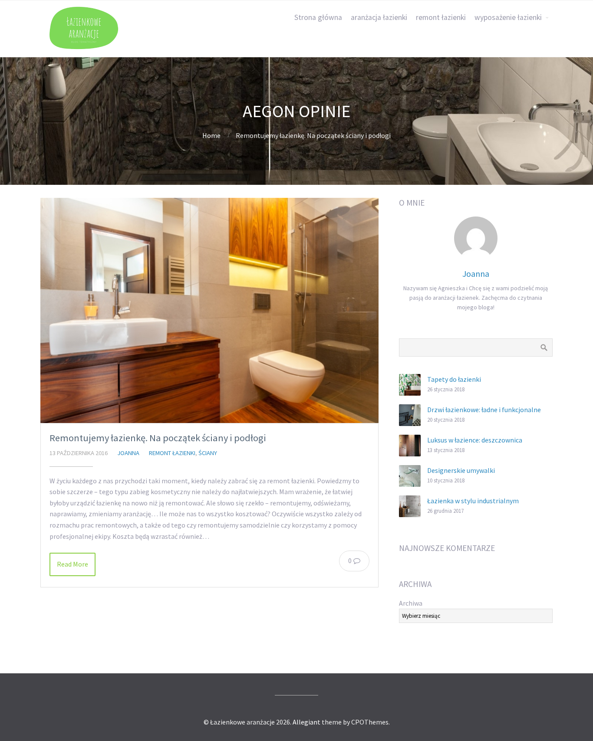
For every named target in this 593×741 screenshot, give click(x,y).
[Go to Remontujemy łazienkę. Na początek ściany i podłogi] (209, 310)
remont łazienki (441, 17)
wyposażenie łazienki (508, 17)
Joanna (128, 453)
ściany (207, 453)
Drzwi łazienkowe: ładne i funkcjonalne (484, 409)
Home (211, 135)
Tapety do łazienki (454, 379)
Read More (72, 564)
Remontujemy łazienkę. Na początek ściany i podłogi (157, 438)
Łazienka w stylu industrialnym (473, 500)
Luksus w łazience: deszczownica (474, 440)
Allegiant (306, 722)
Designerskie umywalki (461, 470)
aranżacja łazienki (379, 17)
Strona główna (318, 17)
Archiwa (410, 603)
